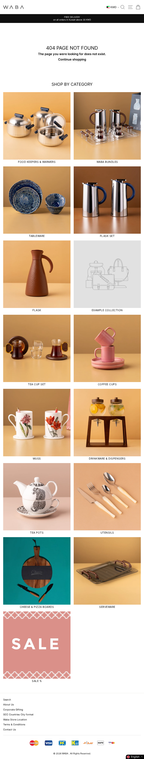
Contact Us (9, 729)
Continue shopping (72, 59)
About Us (8, 704)
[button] (135, 757)
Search (7, 699)
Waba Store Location (15, 719)
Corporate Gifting (13, 709)
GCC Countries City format (18, 714)
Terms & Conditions (14, 724)
